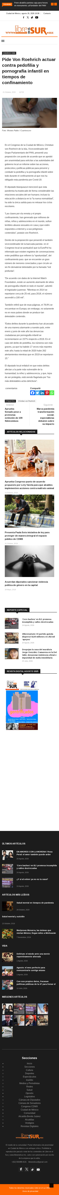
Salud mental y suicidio (13, 916)
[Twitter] (37, 392)
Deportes (29, 1073)
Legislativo (29, 1096)
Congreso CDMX (9, 53)
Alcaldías (29, 1119)
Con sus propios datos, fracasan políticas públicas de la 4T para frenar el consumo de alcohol (36, 984)
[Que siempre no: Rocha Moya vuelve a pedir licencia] (7, 1025)
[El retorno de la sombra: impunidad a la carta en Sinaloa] (31, 1025)
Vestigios (29, 1123)
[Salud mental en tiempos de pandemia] (8, 906)
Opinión (29, 1093)
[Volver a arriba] (51, 1185)
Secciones (29, 1067)
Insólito (29, 1080)
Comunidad (29, 1113)
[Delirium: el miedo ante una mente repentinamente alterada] (8, 957)
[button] (52, 4)
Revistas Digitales (29, 1126)
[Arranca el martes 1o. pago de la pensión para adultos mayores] (19, 1025)
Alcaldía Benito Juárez (29, 1116)
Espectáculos (29, 1077)
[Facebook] (32, 392)
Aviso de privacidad (30, 1191)
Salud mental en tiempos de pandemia (35, 903)
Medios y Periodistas (29, 1083)
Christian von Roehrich (26, 401)
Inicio (29, 1063)
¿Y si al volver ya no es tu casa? (32, 879)
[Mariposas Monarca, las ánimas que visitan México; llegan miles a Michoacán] (8, 934)
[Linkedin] (42, 392)
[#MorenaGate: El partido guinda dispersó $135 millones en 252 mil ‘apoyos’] (12, 639)
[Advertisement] (25, 755)
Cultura (29, 1070)
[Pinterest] (47, 392)
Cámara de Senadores (30, 1103)
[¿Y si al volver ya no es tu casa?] (8, 883)
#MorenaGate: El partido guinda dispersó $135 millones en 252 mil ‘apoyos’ (38, 637)
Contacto (47, 13)
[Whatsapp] (51, 392)
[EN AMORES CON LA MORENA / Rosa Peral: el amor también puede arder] (8, 855)
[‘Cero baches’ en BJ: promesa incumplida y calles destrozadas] (12, 624)
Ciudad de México (29, 1110)
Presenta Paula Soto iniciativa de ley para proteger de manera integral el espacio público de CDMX (27, 535)
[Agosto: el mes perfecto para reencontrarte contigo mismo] (8, 971)
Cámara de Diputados (29, 1100)
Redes (29, 1086)
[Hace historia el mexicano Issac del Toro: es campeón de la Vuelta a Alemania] (42, 1013)
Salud (29, 1090)
